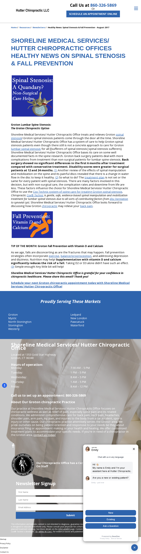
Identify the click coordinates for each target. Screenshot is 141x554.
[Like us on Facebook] (13, 446)
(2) (56, 177)
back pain (86, 206)
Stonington (15, 325)
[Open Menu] (136, 8)
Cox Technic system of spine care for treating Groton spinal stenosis (77, 192)
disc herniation (119, 199)
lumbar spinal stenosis (26, 149)
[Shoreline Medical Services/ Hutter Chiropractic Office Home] (32, 10)
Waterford (77, 325)
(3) (12, 266)
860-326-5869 (103, 5)
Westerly (14, 329)
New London (78, 318)
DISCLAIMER (64, 529)
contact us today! (44, 435)
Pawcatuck (77, 322)
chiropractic (49, 206)
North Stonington (20, 322)
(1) (55, 170)
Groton (13, 314)
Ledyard (75, 314)
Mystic (12, 318)
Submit (70, 515)
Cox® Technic (35, 195)
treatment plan (95, 177)
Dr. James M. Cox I (43, 531)
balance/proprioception (76, 256)
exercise (54, 256)
